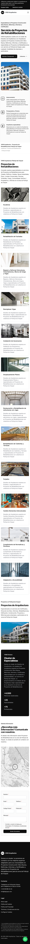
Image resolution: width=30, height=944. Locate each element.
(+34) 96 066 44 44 (6, 889)
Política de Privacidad (7, 907)
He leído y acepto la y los (15, 825)
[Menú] (28, 12)
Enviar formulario (15, 831)
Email (5, 801)
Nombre (6, 794)
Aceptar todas (5, 7)
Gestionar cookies (18, 7)
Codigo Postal (7, 808)
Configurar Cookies (6, 912)
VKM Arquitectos (10, 12)
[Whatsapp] (25, 939)
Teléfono (18, 801)
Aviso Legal (4, 901)
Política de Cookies (6, 904)
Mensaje (6, 815)
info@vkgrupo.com (6, 891)
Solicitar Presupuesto (8, 56)
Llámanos (22, 56)
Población (19, 808)
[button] (15, 767)
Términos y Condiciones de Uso (10, 909)
